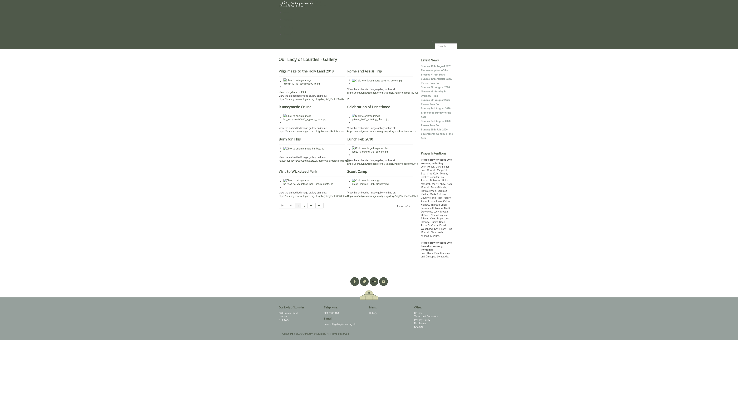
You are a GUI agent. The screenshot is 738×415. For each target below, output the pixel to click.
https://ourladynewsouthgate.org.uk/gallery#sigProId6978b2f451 (314, 196)
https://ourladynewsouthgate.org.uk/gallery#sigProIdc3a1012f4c (382, 163)
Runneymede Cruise (295, 107)
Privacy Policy (422, 320)
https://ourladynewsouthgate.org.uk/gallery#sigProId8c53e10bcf (382, 196)
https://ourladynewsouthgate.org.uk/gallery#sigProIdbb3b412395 (382, 92)
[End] (320, 205)
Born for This (290, 139)
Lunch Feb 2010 (360, 139)
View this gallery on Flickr (293, 92)
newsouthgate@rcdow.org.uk (340, 324)
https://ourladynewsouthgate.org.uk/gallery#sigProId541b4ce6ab (314, 160)
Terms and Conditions (426, 316)
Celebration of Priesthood (368, 107)
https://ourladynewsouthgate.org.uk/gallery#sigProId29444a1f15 (314, 99)
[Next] (312, 205)
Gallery (373, 313)
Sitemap (418, 327)
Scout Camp (357, 171)
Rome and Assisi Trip (364, 71)
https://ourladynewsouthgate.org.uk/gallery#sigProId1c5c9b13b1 (382, 131)
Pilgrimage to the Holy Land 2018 (306, 71)
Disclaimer (420, 323)
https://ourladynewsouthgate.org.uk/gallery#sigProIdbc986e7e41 (314, 131)
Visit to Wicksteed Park (298, 171)
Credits (418, 313)
